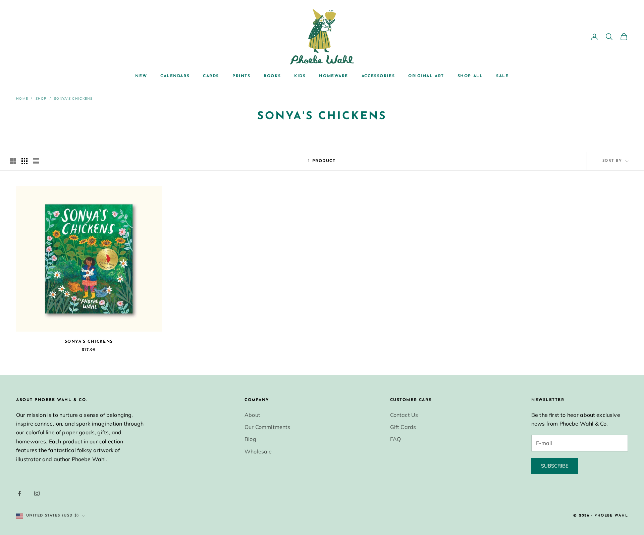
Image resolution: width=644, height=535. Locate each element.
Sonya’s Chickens (89, 342)
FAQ (395, 439)
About (252, 414)
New (141, 76)
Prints (241, 76)
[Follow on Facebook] (19, 493)
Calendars (175, 76)
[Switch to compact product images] (36, 161)
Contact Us (404, 414)
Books (272, 76)
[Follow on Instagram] (37, 493)
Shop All (470, 76)
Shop (41, 98)
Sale (502, 76)
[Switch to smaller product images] (24, 161)
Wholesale (258, 451)
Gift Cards (403, 427)
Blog (250, 439)
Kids (300, 76)
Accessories (378, 76)
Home (22, 98)
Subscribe (555, 466)
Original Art (426, 76)
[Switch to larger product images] (13, 161)
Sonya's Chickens (73, 98)
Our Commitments (267, 427)
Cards (211, 76)
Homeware (333, 76)
